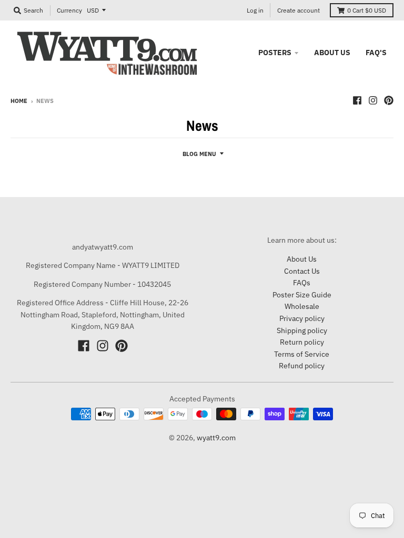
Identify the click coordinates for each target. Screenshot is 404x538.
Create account (298, 10)
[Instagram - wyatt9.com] (373, 100)
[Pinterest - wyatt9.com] (388, 100)
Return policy (302, 342)
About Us (302, 259)
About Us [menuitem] (332, 52)
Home (19, 101)
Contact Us (302, 271)
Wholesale (302, 306)
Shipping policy (302, 330)
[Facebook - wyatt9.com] (357, 100)
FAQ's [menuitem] (376, 52)
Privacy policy (302, 318)
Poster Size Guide (301, 294)
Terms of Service (301, 354)
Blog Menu (199, 154)
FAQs (301, 282)
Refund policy (302, 365)
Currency (69, 10)
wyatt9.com (216, 437)
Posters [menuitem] (274, 52)
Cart (366, 10)
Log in (255, 10)
